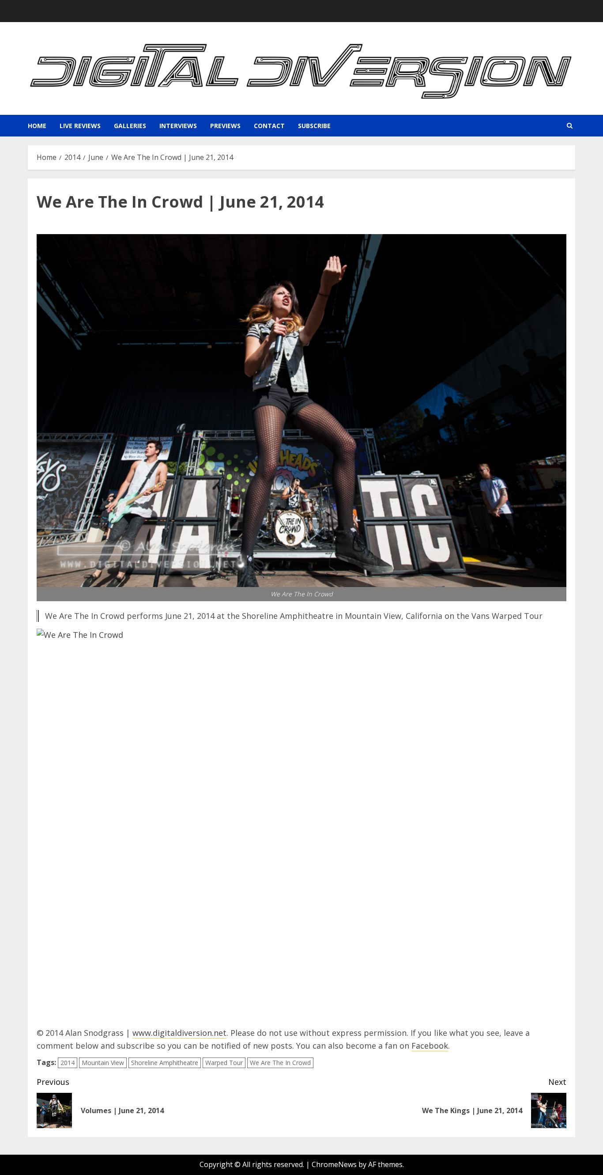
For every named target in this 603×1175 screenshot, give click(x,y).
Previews (225, 125)
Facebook (429, 1045)
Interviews (178, 125)
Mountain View (103, 1062)
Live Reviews (80, 125)
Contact (269, 125)
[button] (569, 125)
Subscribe (314, 125)
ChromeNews (334, 1164)
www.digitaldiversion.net (179, 1032)
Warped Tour (224, 1062)
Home (37, 125)
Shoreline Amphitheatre (164, 1062)
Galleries (130, 125)
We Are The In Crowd (280, 1062)
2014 (67, 1062)
